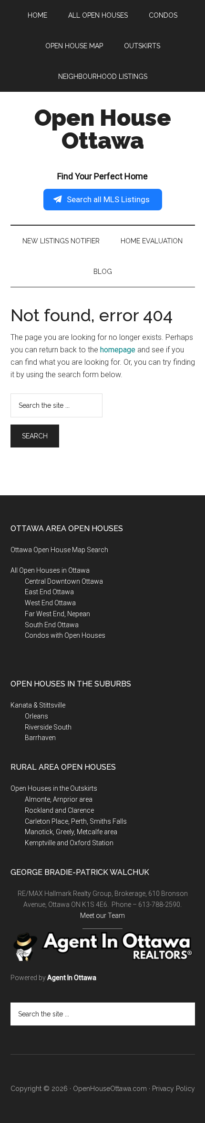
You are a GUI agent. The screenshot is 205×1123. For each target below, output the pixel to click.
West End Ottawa (50, 603)
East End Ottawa (49, 592)
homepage (117, 349)
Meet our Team (102, 915)
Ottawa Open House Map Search (59, 550)
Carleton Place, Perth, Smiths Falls (76, 821)
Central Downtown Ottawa (64, 581)
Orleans (36, 716)
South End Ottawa (52, 625)
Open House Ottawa (102, 129)
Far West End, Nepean (57, 614)
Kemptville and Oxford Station (69, 843)
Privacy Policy (173, 1088)
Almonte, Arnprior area (58, 799)
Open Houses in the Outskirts (53, 788)
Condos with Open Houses (65, 635)
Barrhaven (40, 737)
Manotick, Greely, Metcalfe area (71, 832)
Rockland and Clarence (59, 810)
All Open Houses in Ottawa (50, 570)
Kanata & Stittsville (37, 705)
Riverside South (48, 727)
